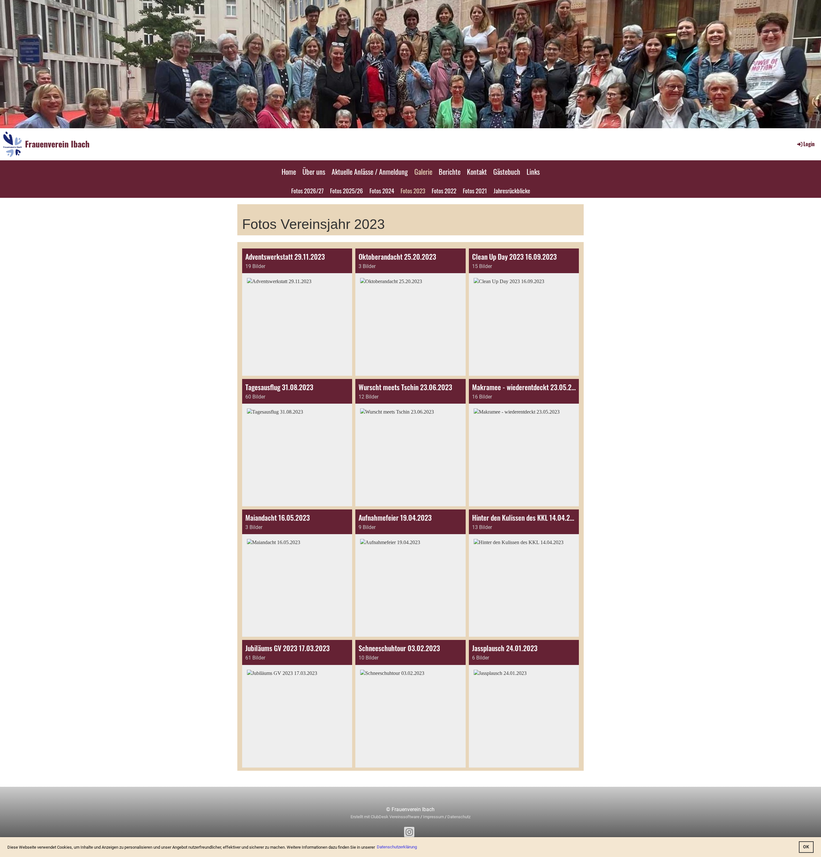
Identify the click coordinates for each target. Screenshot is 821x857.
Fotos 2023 (413, 190)
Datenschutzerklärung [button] (397, 846)
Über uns (313, 171)
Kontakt (477, 171)
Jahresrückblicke (512, 190)
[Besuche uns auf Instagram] (409, 834)
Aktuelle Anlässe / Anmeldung (370, 171)
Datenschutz (458, 816)
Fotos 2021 (475, 190)
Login (809, 144)
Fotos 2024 (381, 190)
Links (533, 171)
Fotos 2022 (444, 190)
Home (289, 171)
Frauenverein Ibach (57, 144)
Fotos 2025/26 (346, 190)
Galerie (423, 171)
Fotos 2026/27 (307, 190)
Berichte (450, 171)
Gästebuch (506, 171)
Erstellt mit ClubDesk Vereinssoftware (385, 816)
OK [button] (806, 847)
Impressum (433, 816)
